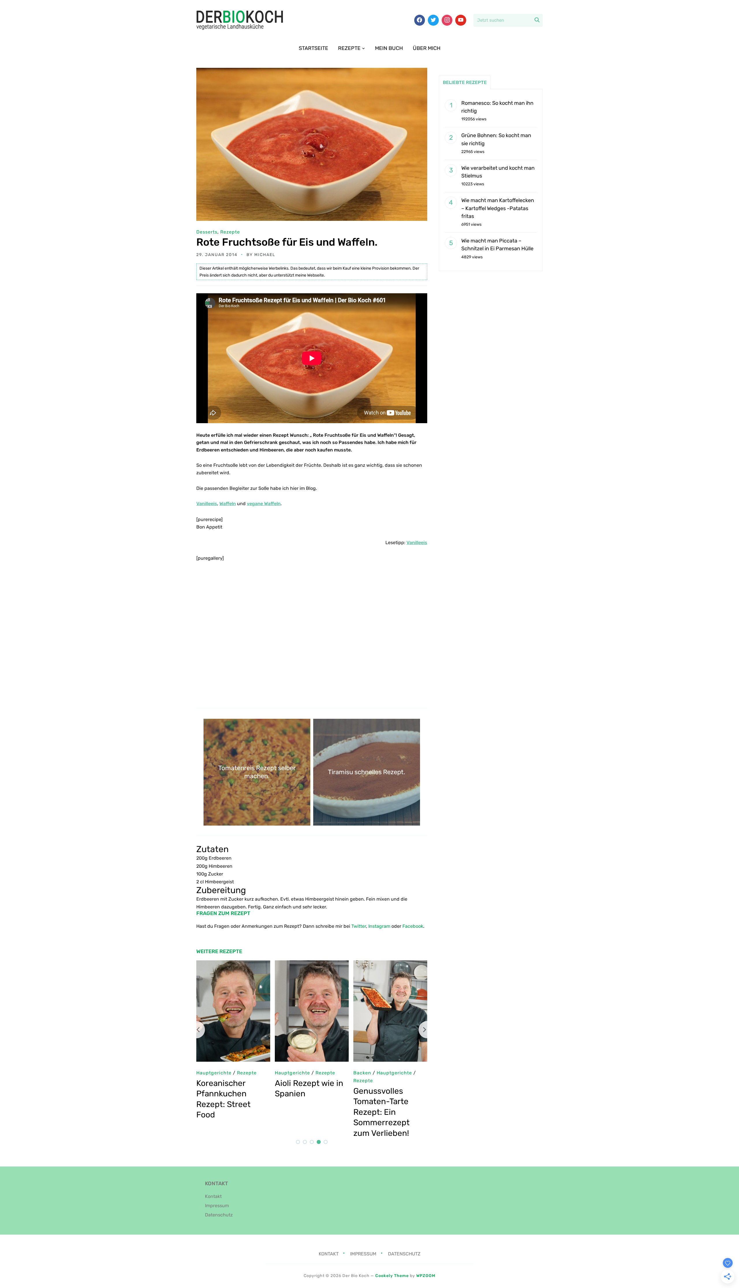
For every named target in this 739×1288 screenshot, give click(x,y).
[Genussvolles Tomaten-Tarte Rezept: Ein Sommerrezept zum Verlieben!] (233, 964)
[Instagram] (447, 20)
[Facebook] (420, 20)
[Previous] (196, 1029)
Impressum (217, 1205)
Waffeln (227, 503)
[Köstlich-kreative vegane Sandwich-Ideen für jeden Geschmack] (312, 964)
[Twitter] (433, 20)
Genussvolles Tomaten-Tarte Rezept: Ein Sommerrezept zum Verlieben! (224, 1112)
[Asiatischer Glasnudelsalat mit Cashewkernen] (390, 964)
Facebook (412, 926)
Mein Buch (389, 48)
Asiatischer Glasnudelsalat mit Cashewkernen (388, 1093)
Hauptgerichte (371, 1073)
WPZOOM (425, 1275)
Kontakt (213, 1196)
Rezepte (349, 48)
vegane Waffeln (264, 503)
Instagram (379, 926)
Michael (264, 254)
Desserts (206, 232)
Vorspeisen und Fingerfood (307, 1080)
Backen (205, 1073)
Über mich (427, 48)
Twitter (358, 926)
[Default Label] (461, 20)
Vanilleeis (206, 503)
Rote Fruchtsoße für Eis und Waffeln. (287, 242)
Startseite (313, 48)
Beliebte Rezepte (465, 82)
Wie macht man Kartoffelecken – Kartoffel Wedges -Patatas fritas (497, 208)
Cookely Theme (392, 1275)
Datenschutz (219, 1215)
